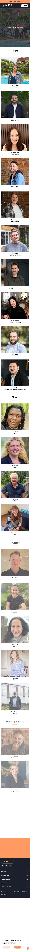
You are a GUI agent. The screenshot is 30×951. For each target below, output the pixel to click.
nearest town (14, 1)
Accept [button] (17, 947)
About (3, 883)
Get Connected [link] (8, 855)
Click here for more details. (9, 943)
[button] (24, 5)
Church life (5, 875)
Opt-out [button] (6, 947)
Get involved (5, 879)
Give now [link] (7, 861)
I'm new (3, 871)
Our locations (6, 886)
